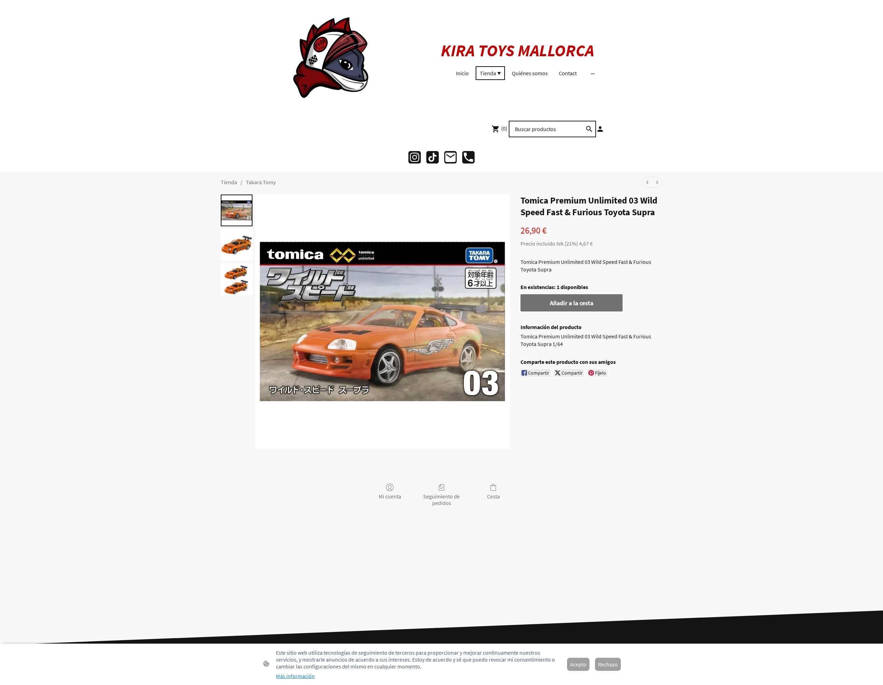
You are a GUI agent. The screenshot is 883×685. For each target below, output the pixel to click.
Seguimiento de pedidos (441, 499)
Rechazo (608, 664)
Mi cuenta (390, 496)
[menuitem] (647, 182)
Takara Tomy (261, 182)
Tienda (229, 182)
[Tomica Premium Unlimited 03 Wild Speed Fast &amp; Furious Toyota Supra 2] (236, 279)
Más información (295, 676)
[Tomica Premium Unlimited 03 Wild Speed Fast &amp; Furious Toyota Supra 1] (236, 245)
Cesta (493, 496)
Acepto (578, 664)
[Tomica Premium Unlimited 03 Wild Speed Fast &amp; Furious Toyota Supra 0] (236, 210)
